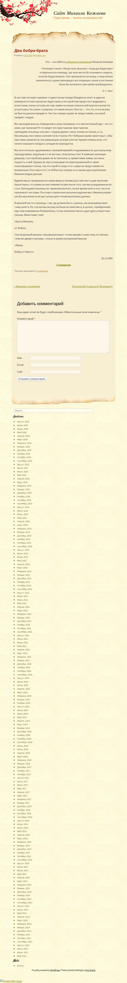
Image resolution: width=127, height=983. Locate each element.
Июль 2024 (22, 510)
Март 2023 (22, 567)
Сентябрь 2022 (24, 589)
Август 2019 (23, 706)
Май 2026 (21, 432)
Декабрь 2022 (24, 578)
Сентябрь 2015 (24, 859)
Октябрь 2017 (24, 774)
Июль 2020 (22, 681)
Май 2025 (21, 475)
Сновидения (42, 271)
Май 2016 (21, 831)
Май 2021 (21, 646)
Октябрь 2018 (24, 738)
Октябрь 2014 (24, 898)
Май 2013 (21, 955)
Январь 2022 (23, 617)
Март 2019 (22, 724)
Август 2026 (23, 421)
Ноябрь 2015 (23, 852)
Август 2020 (23, 678)
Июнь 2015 (22, 870)
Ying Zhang (90, 970)
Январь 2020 (23, 699)
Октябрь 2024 (24, 500)
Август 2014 (23, 906)
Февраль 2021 (24, 656)
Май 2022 (21, 603)
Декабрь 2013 (24, 930)
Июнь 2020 (22, 685)
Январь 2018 (23, 763)
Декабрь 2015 (24, 849)
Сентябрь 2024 (24, 503)
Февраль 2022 (24, 613)
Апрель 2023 (23, 564)
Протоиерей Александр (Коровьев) (92, 287)
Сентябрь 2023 (24, 546)
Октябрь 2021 (24, 628)
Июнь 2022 (22, 599)
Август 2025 (23, 464)
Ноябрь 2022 (23, 582)
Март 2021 (22, 653)
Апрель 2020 (23, 688)
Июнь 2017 (22, 784)
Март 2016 (22, 838)
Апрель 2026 (23, 435)
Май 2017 (21, 788)
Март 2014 (22, 920)
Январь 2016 (23, 845)
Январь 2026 (23, 446)
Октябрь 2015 (24, 856)
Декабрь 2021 (24, 621)
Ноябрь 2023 (23, 539)
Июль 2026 (22, 425)
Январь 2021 (23, 660)
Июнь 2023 (22, 556)
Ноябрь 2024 (23, 496)
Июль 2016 (22, 824)
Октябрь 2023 (24, 542)
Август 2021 (23, 635)
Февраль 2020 (24, 695)
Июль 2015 (22, 866)
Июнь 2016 (22, 827)
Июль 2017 (22, 781)
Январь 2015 (23, 888)
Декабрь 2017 (24, 767)
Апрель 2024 (23, 521)
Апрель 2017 (23, 792)
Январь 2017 (23, 802)
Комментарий (26, 318)
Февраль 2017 (24, 799)
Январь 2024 (23, 532)
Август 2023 (23, 549)
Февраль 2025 (24, 485)
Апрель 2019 (23, 720)
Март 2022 (22, 610)
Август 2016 (23, 820)
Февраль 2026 (24, 443)
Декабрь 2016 (24, 806)
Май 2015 (21, 874)
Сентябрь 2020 (24, 674)
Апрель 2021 (23, 649)
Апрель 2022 (23, 606)
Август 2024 (23, 507)
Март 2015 (22, 881)
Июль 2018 (22, 745)
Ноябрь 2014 (23, 895)
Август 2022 (23, 592)
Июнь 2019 (22, 713)
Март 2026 (22, 439)
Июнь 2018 (22, 749)
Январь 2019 (23, 728)
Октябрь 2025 (24, 457)
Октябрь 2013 (24, 938)
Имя (19, 357)
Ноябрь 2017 (23, 770)
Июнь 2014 (22, 909)
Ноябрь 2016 (23, 809)
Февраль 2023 (24, 571)
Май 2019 (21, 717)
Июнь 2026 (22, 428)
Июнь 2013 (22, 952)
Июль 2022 (22, 596)
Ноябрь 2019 (23, 702)
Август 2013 (23, 945)
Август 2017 (23, 777)
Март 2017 (22, 795)
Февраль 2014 (24, 923)
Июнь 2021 (22, 642)
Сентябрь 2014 (24, 902)
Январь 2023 (23, 574)
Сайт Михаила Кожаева (80, 13)
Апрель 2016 (23, 834)
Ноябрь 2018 (23, 735)
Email (20, 364)
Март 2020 (22, 692)
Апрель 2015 (23, 877)
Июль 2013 (22, 948)
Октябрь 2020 (24, 671)
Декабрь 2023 (24, 535)
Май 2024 (21, 517)
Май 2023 (21, 560)
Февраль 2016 (24, 841)
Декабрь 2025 (24, 450)
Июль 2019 (22, 710)
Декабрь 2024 (24, 492)
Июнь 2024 (22, 514)
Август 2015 (23, 863)
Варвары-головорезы (27, 287)
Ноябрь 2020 (23, 667)
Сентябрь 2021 (24, 631)
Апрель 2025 (23, 478)
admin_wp (40, 55)
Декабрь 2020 (24, 663)
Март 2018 (22, 756)
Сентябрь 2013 (24, 941)
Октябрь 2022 (24, 585)
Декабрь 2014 (24, 891)
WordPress (55, 970)
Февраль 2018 (24, 760)
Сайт (20, 371)
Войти (20, 965)
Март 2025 (22, 482)
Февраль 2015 (24, 884)
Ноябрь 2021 (23, 624)
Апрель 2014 (23, 916)
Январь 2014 (23, 927)
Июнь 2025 (22, 471)
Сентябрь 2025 (24, 460)
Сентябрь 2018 (24, 742)
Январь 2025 (23, 489)
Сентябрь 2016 (24, 817)
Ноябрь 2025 (23, 453)
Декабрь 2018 (24, 731)
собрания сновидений (79, 61)
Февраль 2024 (24, 528)
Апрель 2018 (23, 752)
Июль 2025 (22, 467)
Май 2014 (21, 913)
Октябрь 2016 (24, 813)
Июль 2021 (22, 638)
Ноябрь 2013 (23, 934)
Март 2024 (22, 524)
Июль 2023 (22, 553)
